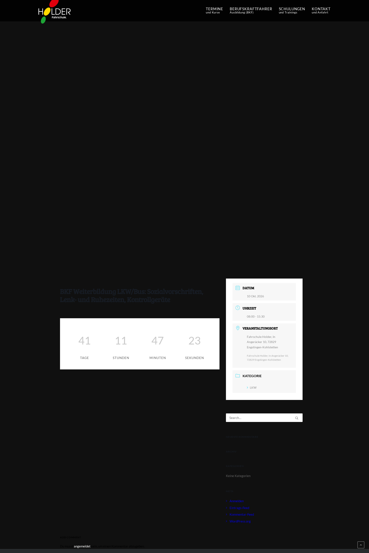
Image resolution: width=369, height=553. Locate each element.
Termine (214, 10)
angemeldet (82, 546)
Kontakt (321, 10)
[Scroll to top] (360, 544)
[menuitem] (216, 10)
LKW (253, 387)
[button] (297, 418)
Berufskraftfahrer (251, 10)
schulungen (292, 10)
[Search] (264, 417)
